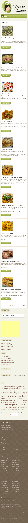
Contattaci (3, 439)
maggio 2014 (3, 483)
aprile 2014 (14, 483)
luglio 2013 (3, 493)
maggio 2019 (3, 451)
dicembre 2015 (3, 472)
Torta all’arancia (4, 431)
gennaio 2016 (15, 470)
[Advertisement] (10, 329)
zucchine (22, 409)
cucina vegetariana (9, 388)
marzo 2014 (3, 485)
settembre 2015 (4, 474)
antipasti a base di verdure (12, 386)
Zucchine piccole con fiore (6, 358)
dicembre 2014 (15, 477)
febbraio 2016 (3, 470)
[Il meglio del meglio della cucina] (14, 7)
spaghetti (14, 409)
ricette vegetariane (12, 405)
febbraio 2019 (3, 453)
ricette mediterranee (17, 400)
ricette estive (19, 396)
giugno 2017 (3, 460)
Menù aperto (7, 16)
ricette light (8, 400)
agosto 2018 (14, 453)
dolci (17, 388)
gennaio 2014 (3, 487)
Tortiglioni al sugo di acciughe (7, 360)
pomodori (10, 392)
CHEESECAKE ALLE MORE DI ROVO (7, 429)
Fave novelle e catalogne (6, 364)
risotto (9, 407)
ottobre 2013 (15, 489)
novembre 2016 (4, 466)
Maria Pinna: (3, 504)
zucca (19, 409)
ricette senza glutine (19, 402)
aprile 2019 (14, 451)
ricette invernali (16, 398)
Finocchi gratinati (6, 121)
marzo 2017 (3, 462)
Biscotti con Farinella (5, 356)
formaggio (9, 390)
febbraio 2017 (15, 462)
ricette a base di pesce (10, 394)
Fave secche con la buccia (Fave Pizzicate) (9, 344)
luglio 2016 (3, 468)
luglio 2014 (3, 481)
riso (6, 407)
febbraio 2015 (3, 477)
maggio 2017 (14, 460)
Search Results (3, 443)
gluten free (17, 390)
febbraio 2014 (15, 485)
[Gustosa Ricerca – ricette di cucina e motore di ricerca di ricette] (14, 414)
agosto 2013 (14, 491)
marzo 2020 (3, 449)
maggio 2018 (3, 456)
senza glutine (9, 409)
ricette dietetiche (10, 396)
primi (15, 392)
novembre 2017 (15, 458)
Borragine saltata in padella (9, 38)
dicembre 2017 (3, 458)
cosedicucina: (3, 500)
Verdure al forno (6, 93)
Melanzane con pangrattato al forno (11, 177)
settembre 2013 (4, 491)
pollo (8, 392)
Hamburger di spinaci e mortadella (7, 362)
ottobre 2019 (15, 449)
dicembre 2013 (15, 487)
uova (17, 409)
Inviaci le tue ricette (4, 440)
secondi (12, 407)
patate (4, 392)
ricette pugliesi (13, 402)
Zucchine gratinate (7, 149)
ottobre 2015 (15, 472)
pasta (1, 392)
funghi (12, 390)
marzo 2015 (14, 474)
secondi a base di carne (19, 407)
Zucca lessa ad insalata (8, 233)
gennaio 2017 (3, 464)
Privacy (2, 442)
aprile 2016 (14, 468)
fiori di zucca (5, 390)
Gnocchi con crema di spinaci (9, 65)
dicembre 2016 (15, 464)
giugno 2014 (14, 481)
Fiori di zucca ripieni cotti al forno (11, 289)
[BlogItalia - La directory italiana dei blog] (9, 412)
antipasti (4, 386)
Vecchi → (24, 305)
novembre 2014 (4, 479)
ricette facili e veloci (9, 398)
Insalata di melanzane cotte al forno (11, 205)
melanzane (23, 390)
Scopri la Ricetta (6, 47)
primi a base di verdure (21, 392)
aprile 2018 (14, 456)
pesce (6, 392)
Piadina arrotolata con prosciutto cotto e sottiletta (11, 347)
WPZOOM (8, 520)
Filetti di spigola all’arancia (6, 349)
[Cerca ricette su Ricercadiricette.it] (22, 412)
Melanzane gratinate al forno (10, 261)
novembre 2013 (4, 489)
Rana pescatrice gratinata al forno (7, 346)
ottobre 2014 (15, 479)
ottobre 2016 (15, 466)
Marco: (2, 509)
